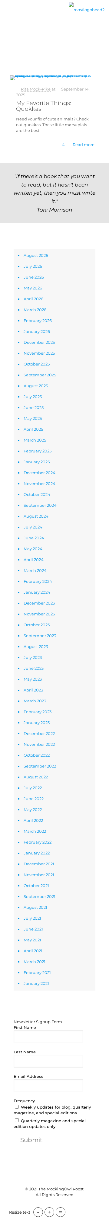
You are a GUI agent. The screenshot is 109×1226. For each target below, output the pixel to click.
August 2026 (36, 255)
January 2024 (37, 592)
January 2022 (37, 853)
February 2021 (37, 972)
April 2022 (33, 820)
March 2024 (35, 570)
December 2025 (39, 342)
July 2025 (33, 396)
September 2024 (40, 505)
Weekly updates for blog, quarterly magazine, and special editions (52, 1110)
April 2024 (34, 559)
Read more (83, 144)
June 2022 (34, 798)
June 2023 (34, 668)
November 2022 (39, 744)
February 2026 (38, 320)
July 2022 (33, 787)
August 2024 (36, 516)
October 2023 (37, 624)
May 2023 (33, 679)
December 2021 (39, 863)
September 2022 (40, 766)
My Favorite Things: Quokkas (43, 106)
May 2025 (33, 418)
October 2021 (36, 885)
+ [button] (49, 1212)
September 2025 (40, 374)
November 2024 (39, 483)
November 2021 (39, 874)
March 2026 (35, 309)
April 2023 (33, 690)
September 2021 (39, 896)
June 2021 (33, 929)
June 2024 (34, 537)
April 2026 (33, 298)
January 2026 (37, 331)
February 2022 (37, 842)
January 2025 (37, 461)
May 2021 (32, 939)
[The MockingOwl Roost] (86, 9)
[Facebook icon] (45, 1205)
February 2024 (38, 581)
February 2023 (37, 711)
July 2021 (32, 918)
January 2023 (37, 722)
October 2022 (37, 755)
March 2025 (35, 440)
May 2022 (33, 809)
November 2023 (39, 613)
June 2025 (34, 407)
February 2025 (37, 451)
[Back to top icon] (54, 1176)
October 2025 (37, 364)
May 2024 (33, 548)
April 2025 (33, 429)
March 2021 (34, 961)
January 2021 (36, 983)
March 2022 (35, 831)
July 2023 (33, 657)
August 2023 (36, 646)
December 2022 (39, 733)
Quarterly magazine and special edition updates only (50, 1123)
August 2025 (36, 385)
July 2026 (33, 266)
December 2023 (39, 603)
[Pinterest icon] (57, 1205)
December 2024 (39, 472)
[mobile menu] (8, 14)
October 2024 (37, 494)
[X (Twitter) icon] (51, 1205)
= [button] (60, 1212)
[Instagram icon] (64, 1205)
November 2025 (39, 353)
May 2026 (33, 288)
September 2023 (40, 635)
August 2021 (35, 907)
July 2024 (33, 527)
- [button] (38, 1212)
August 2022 (36, 776)
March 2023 (35, 700)
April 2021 (33, 950)
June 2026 (34, 277)
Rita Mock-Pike (36, 89)
